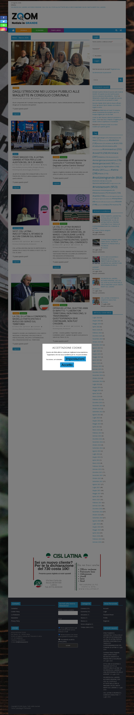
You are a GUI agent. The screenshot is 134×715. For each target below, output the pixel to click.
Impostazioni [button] (75, 359)
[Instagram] (3, 29)
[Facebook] (3, 17)
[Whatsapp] (3, 25)
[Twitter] (3, 21)
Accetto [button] (67, 365)
